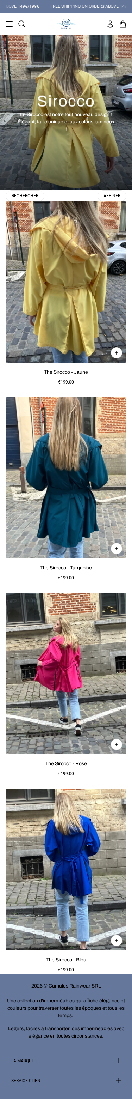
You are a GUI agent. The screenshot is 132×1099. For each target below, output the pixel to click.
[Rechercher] (21, 24)
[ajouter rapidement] (116, 352)
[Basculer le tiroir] (9, 24)
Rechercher (25, 195)
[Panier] (122, 24)
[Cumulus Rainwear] (66, 24)
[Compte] (110, 24)
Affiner (111, 195)
